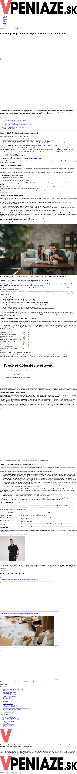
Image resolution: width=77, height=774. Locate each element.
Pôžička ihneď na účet (8, 712)
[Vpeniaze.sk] (38, 13)
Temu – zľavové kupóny (9, 717)
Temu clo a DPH (7, 722)
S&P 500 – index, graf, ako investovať (12, 709)
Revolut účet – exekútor (8, 724)
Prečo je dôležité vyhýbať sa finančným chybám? (14, 120)
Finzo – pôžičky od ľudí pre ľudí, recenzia (13, 689)
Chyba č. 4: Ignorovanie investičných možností (14, 125)
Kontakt (5, 726)
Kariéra (5, 20)
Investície (5, 17)
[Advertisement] (38, 47)
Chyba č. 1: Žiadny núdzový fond (11, 121)
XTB (31, 404)
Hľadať (16, 28)
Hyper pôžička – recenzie (9, 706)
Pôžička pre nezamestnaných (10, 705)
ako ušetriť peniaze (13, 154)
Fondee (62, 404)
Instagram (5, 570)
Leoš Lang (18, 772)
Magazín (5, 25)
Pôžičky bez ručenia (8, 704)
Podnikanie (5, 21)
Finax (53, 404)
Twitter (1, 570)
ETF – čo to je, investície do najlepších (12, 710)
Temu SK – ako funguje (8, 699)
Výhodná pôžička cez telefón (10, 694)
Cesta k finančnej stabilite (9, 128)
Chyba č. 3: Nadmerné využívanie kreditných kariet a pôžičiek (18, 124)
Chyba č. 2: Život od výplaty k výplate (12, 123)
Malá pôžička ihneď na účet (9, 692)
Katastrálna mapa (7, 697)
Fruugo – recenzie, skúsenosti (10, 696)
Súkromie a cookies (7, 725)
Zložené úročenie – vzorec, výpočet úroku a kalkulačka (16, 708)
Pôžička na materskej (8, 690)
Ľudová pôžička (7, 693)
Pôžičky (5, 16)
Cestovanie (5, 24)
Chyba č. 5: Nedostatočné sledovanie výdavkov (14, 127)
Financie (5, 19)
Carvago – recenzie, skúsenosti (10, 720)
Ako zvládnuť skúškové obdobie (11, 718)
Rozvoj (4, 23)
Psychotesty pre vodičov (9, 721)
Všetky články (3, 684)
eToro (35, 404)
